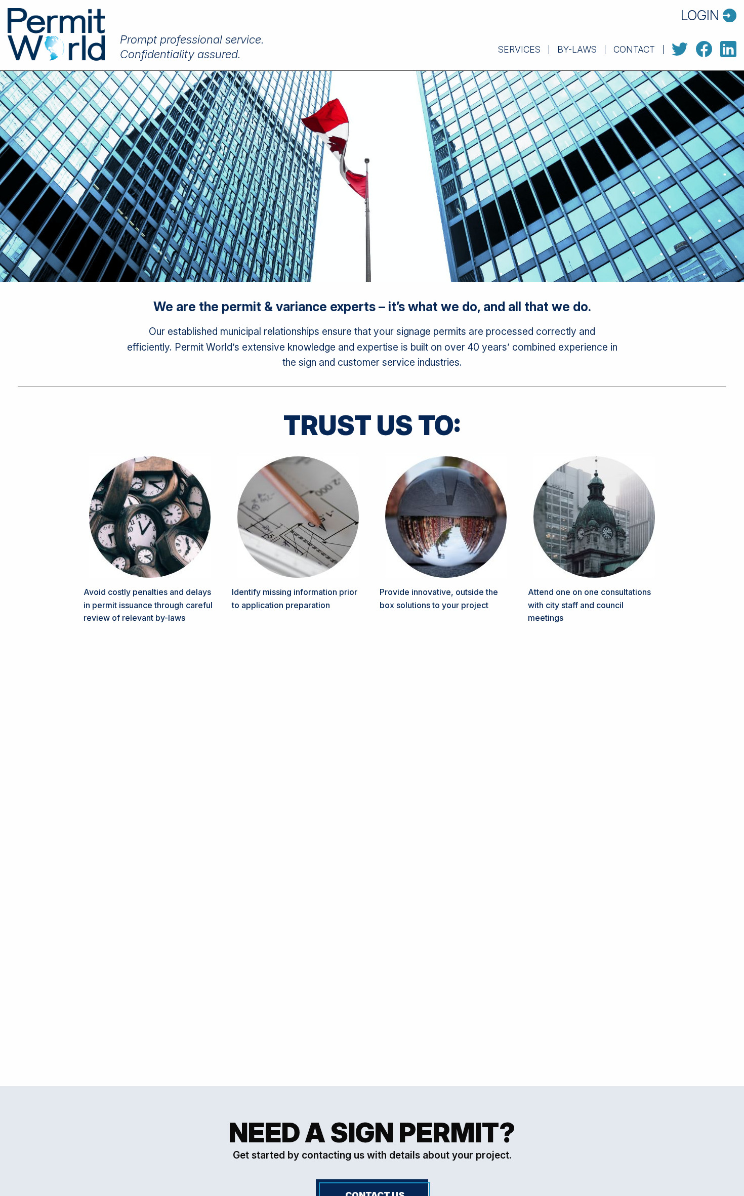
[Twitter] (680, 49)
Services (519, 49)
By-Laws (577, 49)
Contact (634, 49)
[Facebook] (704, 49)
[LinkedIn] (728, 49)
